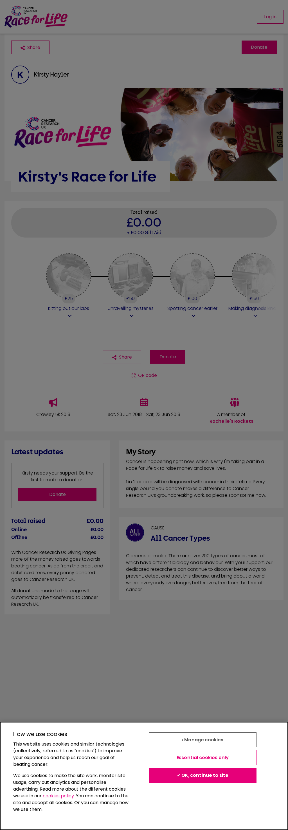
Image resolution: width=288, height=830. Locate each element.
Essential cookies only (203, 757)
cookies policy (58, 796)
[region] (144, 776)
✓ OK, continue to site (203, 775)
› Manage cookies (203, 740)
